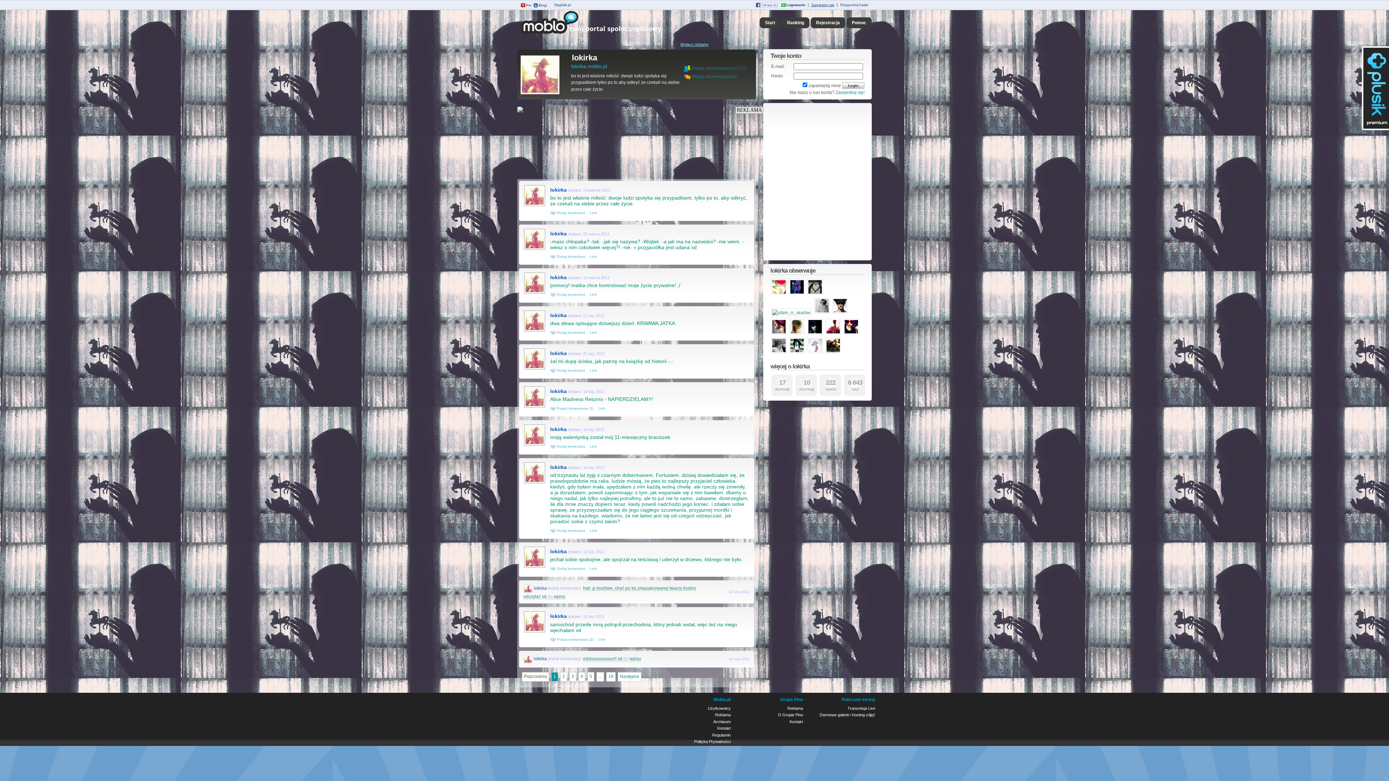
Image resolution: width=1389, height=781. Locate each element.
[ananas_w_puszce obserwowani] (815, 294)
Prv (528, 5)
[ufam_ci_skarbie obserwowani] (791, 313)
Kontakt (724, 728)
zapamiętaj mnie (824, 86)
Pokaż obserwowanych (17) (719, 68)
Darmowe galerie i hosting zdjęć (847, 715)
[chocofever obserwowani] (840, 313)
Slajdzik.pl (562, 5)
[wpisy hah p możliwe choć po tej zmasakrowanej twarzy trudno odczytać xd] (528, 588)
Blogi (543, 5)
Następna (629, 676)
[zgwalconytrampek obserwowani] (815, 334)
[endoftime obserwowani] (815, 352)
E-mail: (778, 66)
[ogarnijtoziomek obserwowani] (822, 313)
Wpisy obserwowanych (714, 76)
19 (610, 676)
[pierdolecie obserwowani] (833, 334)
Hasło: (777, 76)
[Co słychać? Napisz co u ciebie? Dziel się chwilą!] (601, 34)
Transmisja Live (861, 708)
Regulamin (721, 735)
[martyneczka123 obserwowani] (778, 294)
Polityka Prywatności (712, 741)
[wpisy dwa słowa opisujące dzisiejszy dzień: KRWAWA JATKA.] (534, 331)
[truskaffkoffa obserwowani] (778, 334)
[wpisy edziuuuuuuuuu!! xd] (528, 659)
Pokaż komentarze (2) (575, 639)
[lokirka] (540, 93)
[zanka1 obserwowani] (851, 334)
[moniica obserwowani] (797, 294)
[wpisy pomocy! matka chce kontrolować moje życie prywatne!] (534, 293)
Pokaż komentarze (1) (575, 408)
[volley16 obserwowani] (778, 352)
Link (593, 213)
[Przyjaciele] (688, 76)
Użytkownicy (719, 708)
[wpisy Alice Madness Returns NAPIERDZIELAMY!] (534, 407)
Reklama (723, 715)
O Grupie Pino (790, 715)
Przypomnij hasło (854, 5)
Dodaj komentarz (570, 213)
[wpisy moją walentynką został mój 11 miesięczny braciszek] (534, 445)
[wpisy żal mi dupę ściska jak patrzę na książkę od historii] (534, 369)
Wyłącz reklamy (694, 44)
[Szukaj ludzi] (687, 68)
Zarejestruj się (822, 5)
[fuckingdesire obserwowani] (797, 334)
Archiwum (722, 722)
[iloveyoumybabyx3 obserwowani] (797, 352)
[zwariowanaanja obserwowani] (833, 352)
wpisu (559, 596)
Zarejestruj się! (850, 92)
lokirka (584, 57)
